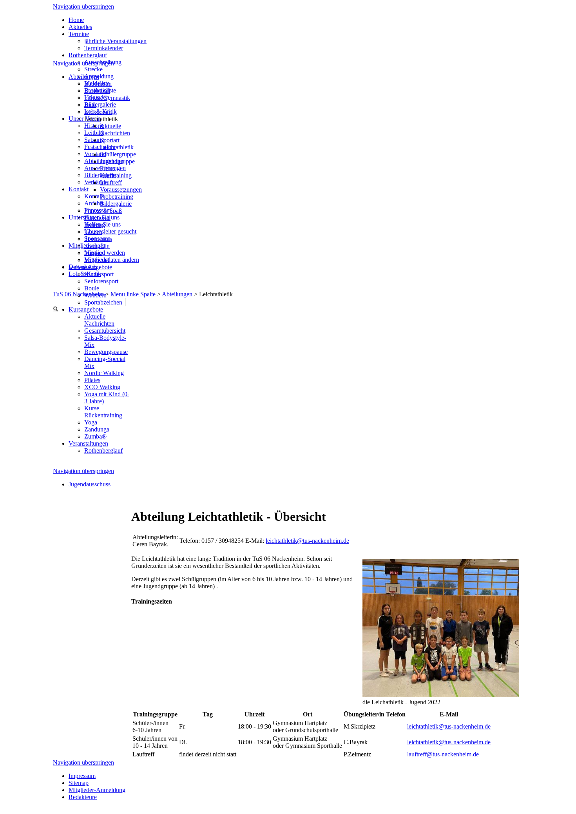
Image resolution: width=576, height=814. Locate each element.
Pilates (92, 380)
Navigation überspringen (83, 6)
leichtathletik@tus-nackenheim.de (307, 540)
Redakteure (83, 797)
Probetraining (116, 196)
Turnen (93, 253)
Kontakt (79, 189)
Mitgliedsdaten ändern (111, 259)
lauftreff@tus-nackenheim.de (443, 754)
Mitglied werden (104, 252)
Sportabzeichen (103, 302)
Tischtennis (98, 239)
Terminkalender (103, 48)
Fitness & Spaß (103, 210)
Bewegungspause (106, 351)
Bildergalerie (100, 104)
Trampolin (97, 246)
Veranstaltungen (88, 443)
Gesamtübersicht (104, 330)
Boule (91, 288)
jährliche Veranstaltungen (115, 41)
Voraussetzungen (121, 189)
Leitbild (93, 132)
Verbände (96, 182)
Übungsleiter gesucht (110, 231)
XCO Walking (102, 387)
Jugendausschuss (89, 484)
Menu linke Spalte (133, 294)
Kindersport (99, 274)
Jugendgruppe (117, 161)
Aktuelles (80, 27)
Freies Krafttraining (116, 172)
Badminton (98, 83)
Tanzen (93, 231)
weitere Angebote (90, 267)
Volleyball (96, 260)
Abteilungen (177, 294)
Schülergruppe (118, 154)
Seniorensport (101, 281)
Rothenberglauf (88, 55)
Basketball (97, 90)
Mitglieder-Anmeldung (97, 790)
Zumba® (95, 436)
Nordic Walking (104, 373)
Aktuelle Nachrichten (115, 129)
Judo (90, 105)
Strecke (93, 69)
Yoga (90, 422)
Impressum (82, 775)
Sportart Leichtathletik (117, 143)
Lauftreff (111, 182)
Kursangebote (86, 309)
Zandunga (96, 429)
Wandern (95, 295)
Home (76, 19)
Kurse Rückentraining (103, 412)
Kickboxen (98, 112)
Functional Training (97, 221)
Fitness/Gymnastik (107, 97)
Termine (79, 34)
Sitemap (79, 783)
